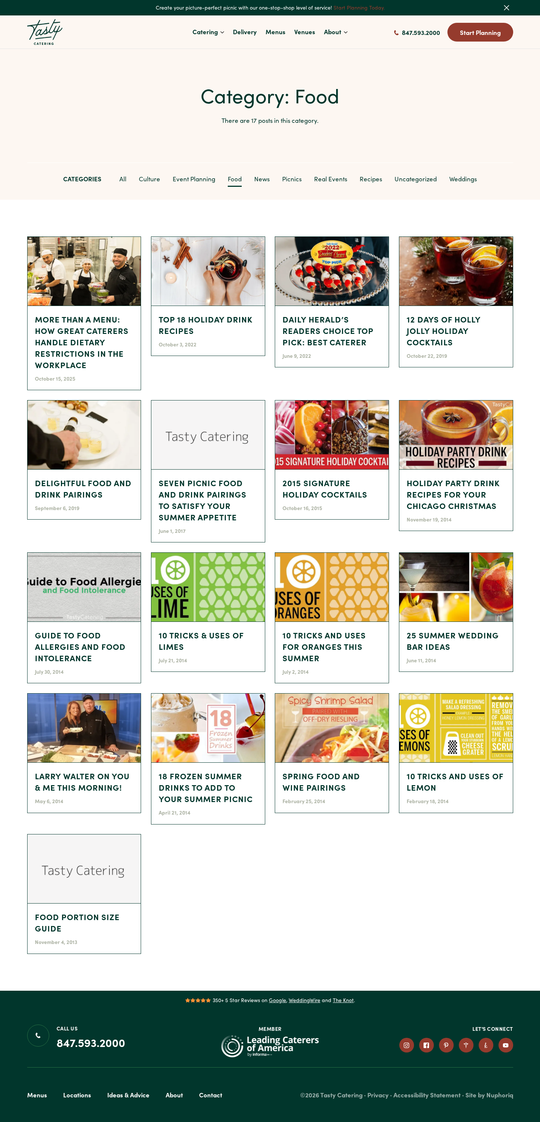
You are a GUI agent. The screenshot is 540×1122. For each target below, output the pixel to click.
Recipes (371, 179)
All (122, 179)
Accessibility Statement (427, 1094)
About (332, 31)
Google (277, 1000)
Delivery (245, 31)
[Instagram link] (406, 1045)
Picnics (292, 179)
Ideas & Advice (128, 1094)
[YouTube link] (505, 1045)
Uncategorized (416, 179)
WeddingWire (304, 1000)
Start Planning (480, 32)
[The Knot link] (486, 1045)
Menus (275, 31)
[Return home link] (45, 32)
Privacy (378, 1094)
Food (235, 179)
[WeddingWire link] (466, 1045)
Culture (149, 179)
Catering (205, 31)
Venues (304, 31)
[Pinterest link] (446, 1045)
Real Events (330, 179)
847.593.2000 (420, 32)
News (262, 179)
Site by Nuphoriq (489, 1094)
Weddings (463, 179)
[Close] (511, 7)
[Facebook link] (426, 1045)
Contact (210, 1094)
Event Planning (194, 179)
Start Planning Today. (359, 7)
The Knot (343, 1000)
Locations (77, 1094)
